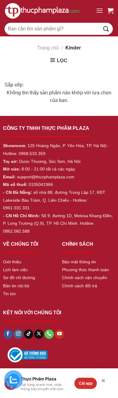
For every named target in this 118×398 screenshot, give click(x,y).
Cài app (86, 383)
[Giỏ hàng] (110, 10)
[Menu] (99, 10)
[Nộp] (106, 29)
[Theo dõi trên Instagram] (18, 334)
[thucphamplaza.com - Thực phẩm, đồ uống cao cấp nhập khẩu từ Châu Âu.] (48, 10)
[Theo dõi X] (39, 334)
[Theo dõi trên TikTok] (28, 334)
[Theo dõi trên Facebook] (8, 334)
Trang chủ (48, 47)
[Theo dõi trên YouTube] (59, 334)
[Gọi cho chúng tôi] (49, 334)
